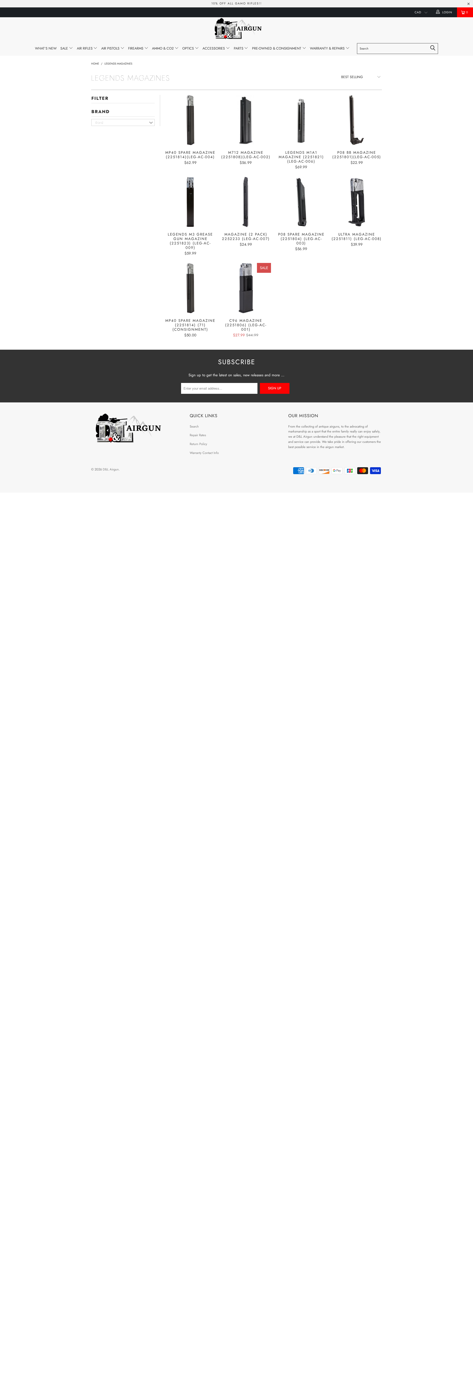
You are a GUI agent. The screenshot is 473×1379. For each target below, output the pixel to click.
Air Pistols (110, 48)
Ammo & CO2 (163, 48)
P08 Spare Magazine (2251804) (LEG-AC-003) (301, 202)
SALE (64, 48)
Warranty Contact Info (204, 452)
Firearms (136, 48)
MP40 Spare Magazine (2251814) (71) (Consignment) (190, 288)
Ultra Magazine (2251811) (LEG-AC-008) (356, 202)
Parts (239, 48)
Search (194, 426)
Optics (188, 48)
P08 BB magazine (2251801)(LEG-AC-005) (356, 120)
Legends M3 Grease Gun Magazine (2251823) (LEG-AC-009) (190, 202)
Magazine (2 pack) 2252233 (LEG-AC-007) (245, 202)
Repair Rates (198, 435)
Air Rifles (85, 48)
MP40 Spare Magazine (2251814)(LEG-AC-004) (190, 120)
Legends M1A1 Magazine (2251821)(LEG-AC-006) (301, 120)
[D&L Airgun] (236, 29)
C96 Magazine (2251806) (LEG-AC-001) (245, 288)
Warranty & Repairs (328, 48)
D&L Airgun (111, 469)
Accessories (214, 48)
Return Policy (198, 444)
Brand (100, 111)
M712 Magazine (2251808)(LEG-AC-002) (245, 120)
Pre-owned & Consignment (277, 48)
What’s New (46, 48)
